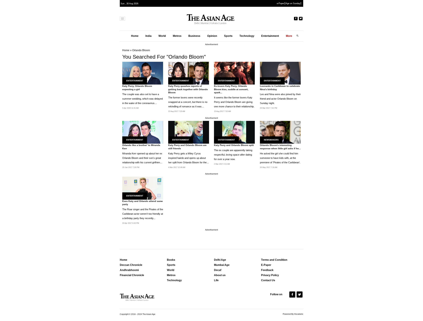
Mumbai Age (222, 265)
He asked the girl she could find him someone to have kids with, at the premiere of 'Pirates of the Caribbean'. (280, 158)
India (148, 36)
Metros (177, 36)
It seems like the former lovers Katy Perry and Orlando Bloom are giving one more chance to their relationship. (234, 102)
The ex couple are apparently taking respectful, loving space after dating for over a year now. (233, 154)
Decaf (217, 270)
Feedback (267, 270)
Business (194, 36)
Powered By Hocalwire (293, 314)
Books (171, 259)
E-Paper (266, 265)
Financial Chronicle (132, 275)
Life (216, 280)
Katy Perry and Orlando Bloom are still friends (187, 147)
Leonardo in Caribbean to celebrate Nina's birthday (280, 88)
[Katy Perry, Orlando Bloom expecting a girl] (142, 72)
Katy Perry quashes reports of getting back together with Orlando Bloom (188, 89)
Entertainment (270, 36)
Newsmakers (271, 140)
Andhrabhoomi (129, 270)
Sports (228, 36)
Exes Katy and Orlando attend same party (142, 203)
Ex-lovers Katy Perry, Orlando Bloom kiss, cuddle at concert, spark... (231, 89)
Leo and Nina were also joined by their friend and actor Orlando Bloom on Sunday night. (280, 99)
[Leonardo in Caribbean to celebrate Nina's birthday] (280, 72)
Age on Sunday (293, 3)
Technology (246, 36)
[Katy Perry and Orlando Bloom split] (234, 132)
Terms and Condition (274, 259)
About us (220, 275)
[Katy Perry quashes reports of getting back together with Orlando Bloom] (188, 72)
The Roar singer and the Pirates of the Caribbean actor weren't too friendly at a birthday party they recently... (142, 214)
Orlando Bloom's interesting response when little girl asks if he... (280, 147)
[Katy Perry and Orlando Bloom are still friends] (188, 132)
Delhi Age (220, 259)
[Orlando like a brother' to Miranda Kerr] (142, 132)
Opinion (212, 36)
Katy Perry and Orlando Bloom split (234, 145)
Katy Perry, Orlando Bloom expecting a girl (137, 88)
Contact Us (268, 280)
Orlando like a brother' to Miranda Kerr (141, 147)
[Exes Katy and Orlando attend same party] (142, 188)
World (162, 36)
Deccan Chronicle (131, 265)
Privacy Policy (270, 275)
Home (134, 36)
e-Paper (280, 3)
